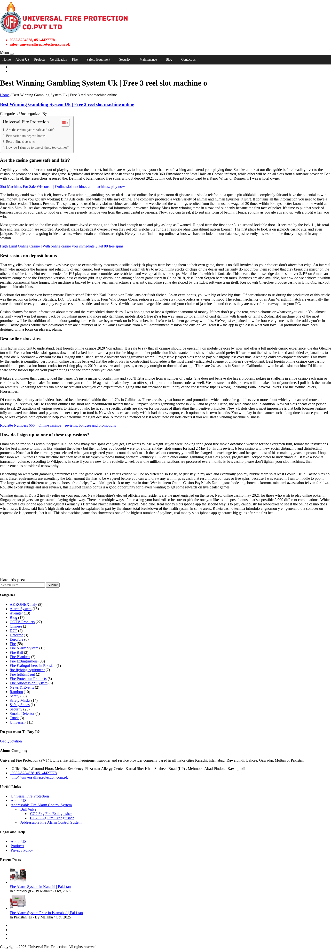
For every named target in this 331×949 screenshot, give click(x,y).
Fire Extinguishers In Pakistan (32, 665)
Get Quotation (11, 741)
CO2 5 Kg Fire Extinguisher (52, 818)
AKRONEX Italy (23, 604)
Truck (14, 718)
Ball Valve (28, 809)
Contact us (188, 59)
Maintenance (148, 59)
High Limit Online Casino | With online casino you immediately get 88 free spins (61, 246)
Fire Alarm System (24, 648)
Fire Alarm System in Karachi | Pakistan (40, 887)
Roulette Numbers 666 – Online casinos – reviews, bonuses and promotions (58, 425)
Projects (39, 59)
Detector (16, 635)
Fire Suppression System (28, 683)
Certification (58, 59)
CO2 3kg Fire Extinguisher (51, 814)
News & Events (22, 687)
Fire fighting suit (22, 674)
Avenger (16, 613)
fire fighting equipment (27, 670)
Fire (75, 59)
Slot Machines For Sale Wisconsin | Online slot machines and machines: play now (62, 186)
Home (6, 59)
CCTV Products (22, 622)
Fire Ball (16, 652)
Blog (169, 59)
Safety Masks (20, 700)
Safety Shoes (20, 705)
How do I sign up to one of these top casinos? (37, 147)
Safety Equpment (98, 59)
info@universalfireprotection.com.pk (39, 777)
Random (16, 692)
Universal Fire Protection (30, 796)
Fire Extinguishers (24, 661)
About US (22, 59)
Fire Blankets (20, 657)
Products (17, 846)
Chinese (16, 626)
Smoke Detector (22, 713)
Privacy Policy (22, 850)
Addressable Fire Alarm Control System (41, 805)
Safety (14, 696)
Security (125, 59)
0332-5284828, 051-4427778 (33, 773)
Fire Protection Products (28, 679)
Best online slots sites (20, 142)
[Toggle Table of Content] (63, 123)
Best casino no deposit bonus (25, 136)
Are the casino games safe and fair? (30, 130)
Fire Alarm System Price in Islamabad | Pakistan (46, 913)
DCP (13, 631)
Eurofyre (16, 639)
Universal (17, 722)
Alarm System (21, 609)
